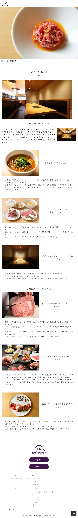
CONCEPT (13, 475)
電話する (39, 466)
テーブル (36, 497)
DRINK (35, 484)
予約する (39, 459)
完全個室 (36, 502)
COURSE (36, 479)
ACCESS (12, 489)
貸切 (34, 505)
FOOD (35, 481)
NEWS (11, 510)
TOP (3, 61)
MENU (34, 475)
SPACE (35, 489)
